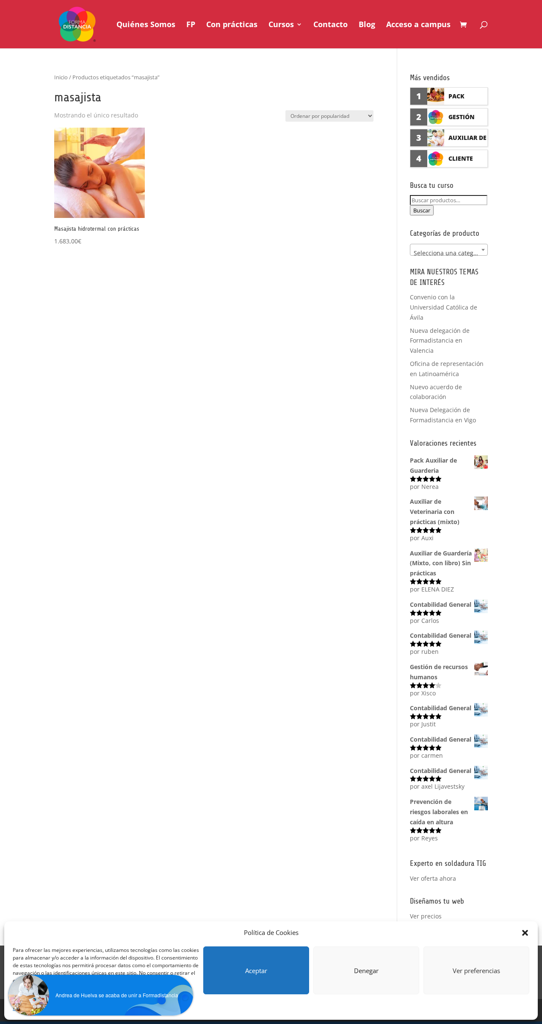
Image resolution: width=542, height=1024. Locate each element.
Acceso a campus (418, 25)
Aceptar (256, 970)
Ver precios (426, 916)
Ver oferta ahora (433, 878)
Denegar (366, 970)
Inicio (61, 77)
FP (190, 25)
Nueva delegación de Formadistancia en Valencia (440, 340)
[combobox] (449, 250)
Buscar (421, 210)
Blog (367, 25)
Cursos (281, 25)
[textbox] (448, 253)
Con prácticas (231, 25)
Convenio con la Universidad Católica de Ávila (443, 307)
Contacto (330, 25)
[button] (525, 933)
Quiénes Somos (145, 25)
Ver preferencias (476, 970)
